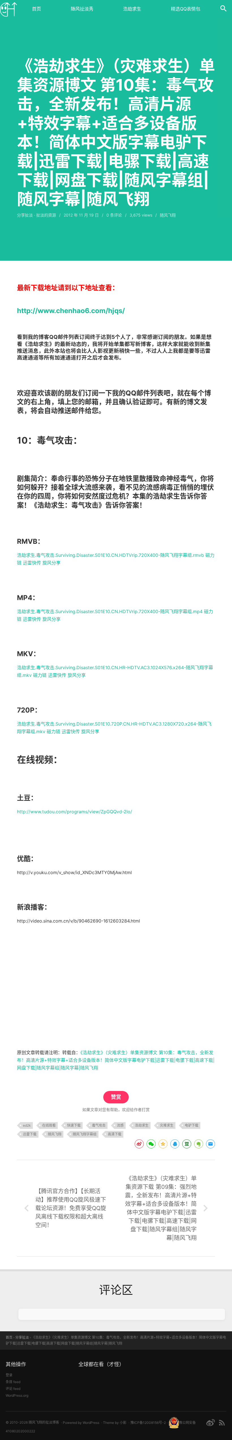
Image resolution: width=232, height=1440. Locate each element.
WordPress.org (17, 1395)
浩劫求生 (132, 9)
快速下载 (74, 1125)
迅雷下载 (29, 1134)
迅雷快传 (32, 563)
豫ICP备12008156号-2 (148, 1422)
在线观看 (49, 1125)
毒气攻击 (99, 1125)
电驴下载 (191, 1125)
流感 (120, 1125)
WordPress (91, 1422)
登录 (9, 1375)
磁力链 (40, 675)
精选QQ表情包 (185, 9)
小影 (123, 1422)
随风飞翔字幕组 (84, 1134)
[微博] (210, 1422)
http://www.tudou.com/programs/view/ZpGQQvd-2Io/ (74, 811)
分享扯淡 (25, 215)
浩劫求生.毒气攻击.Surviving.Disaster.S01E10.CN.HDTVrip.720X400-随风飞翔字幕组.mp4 (110, 611)
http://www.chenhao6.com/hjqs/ (71, 311)
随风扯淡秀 (82, 9)
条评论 (114, 215)
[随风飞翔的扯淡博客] (8, 8)
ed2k (27, 1125)
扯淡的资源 (46, 215)
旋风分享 (51, 563)
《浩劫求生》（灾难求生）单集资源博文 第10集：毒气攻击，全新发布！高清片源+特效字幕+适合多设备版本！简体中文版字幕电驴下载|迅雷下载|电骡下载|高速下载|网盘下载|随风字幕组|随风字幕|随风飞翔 (115, 1060)
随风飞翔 (54, 1134)
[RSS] (222, 1422)
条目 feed (13, 1382)
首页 (36, 9)
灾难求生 (166, 1125)
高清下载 (114, 1134)
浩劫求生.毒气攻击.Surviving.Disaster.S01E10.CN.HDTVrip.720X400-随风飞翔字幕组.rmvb (110, 555)
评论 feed (13, 1388)
